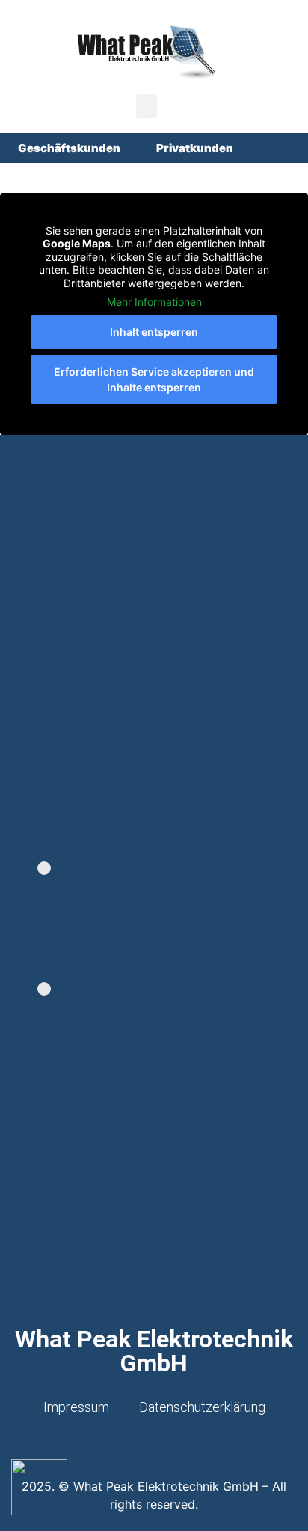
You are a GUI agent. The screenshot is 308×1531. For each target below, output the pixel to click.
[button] (146, 106)
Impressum (76, 1407)
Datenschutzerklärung (202, 1407)
